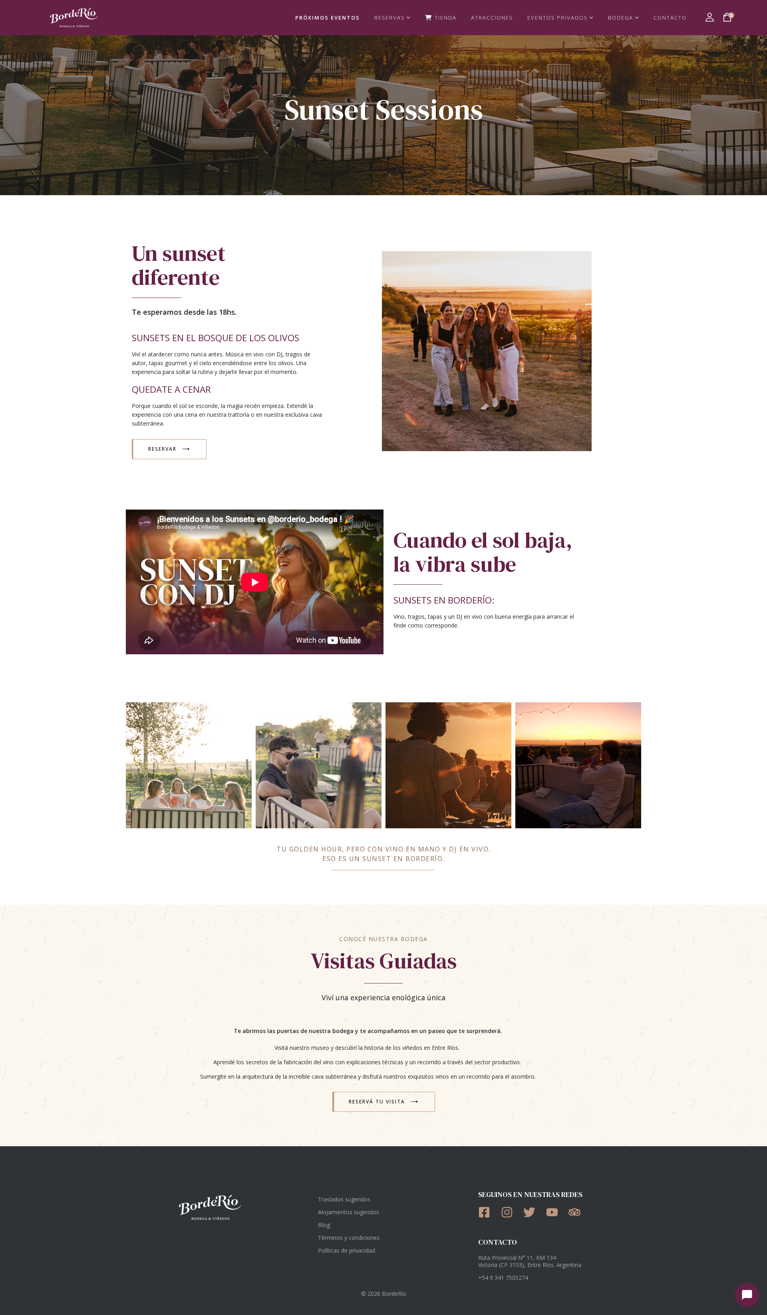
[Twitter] (531, 1212)
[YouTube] (554, 1212)
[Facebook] (486, 1212)
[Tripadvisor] (577, 1212)
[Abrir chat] (747, 1295)
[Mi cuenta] (709, 17)
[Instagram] (509, 1212)
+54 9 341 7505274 (503, 1277)
